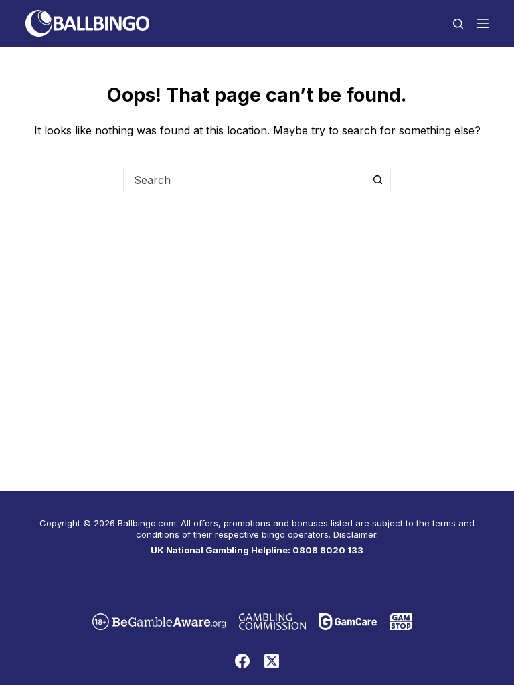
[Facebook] (242, 661)
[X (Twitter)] (271, 661)
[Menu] (483, 23)
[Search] (458, 24)
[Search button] (377, 180)
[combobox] (244, 180)
